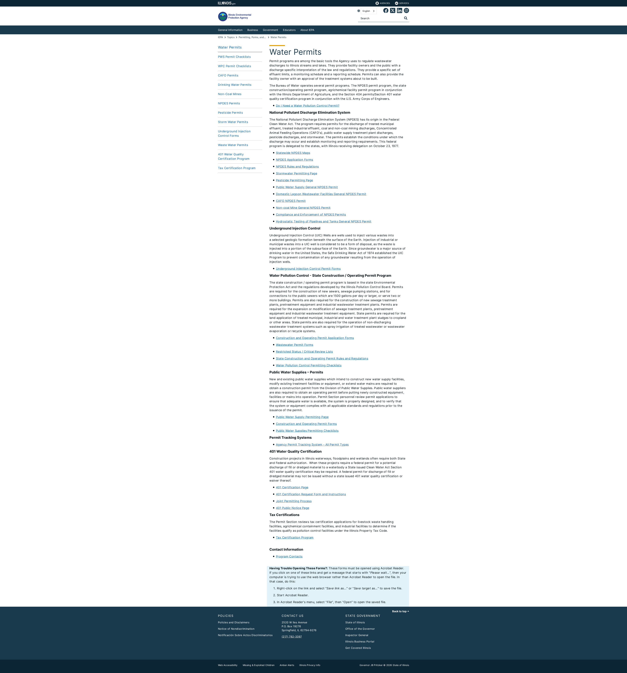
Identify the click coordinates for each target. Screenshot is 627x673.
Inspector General (356, 635)
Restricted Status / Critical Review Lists (304, 351)
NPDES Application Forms (294, 159)
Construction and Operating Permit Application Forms (315, 338)
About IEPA (307, 30)
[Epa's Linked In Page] (399, 11)
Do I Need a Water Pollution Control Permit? (307, 105)
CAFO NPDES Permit (291, 201)
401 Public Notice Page (292, 508)
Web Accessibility (228, 665)
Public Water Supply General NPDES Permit (307, 187)
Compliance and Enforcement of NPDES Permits (311, 214)
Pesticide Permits (230, 112)
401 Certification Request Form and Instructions (311, 494)
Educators (289, 30)
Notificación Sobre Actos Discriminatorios (245, 635)
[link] (385, 11)
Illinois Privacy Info (309, 665)
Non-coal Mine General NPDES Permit (303, 207)
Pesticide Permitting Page (294, 180)
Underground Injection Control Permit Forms (308, 268)
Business (252, 30)
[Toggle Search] (405, 18)
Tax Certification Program (237, 168)
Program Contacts (289, 556)
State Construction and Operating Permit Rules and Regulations (322, 358)
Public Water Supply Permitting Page (302, 417)
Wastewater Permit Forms (294, 344)
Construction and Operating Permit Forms (306, 424)
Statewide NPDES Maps (293, 153)
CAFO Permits (228, 75)
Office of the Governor (360, 628)
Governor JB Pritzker (371, 665)
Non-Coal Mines (229, 94)
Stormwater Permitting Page (296, 173)
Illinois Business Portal (359, 641)
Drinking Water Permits (234, 84)
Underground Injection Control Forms (234, 133)
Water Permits (230, 47)
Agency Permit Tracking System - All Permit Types (312, 444)
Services (404, 3)
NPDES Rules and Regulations (297, 166)
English (366, 11)
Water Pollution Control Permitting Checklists (308, 365)
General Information (230, 30)
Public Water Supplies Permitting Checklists (307, 430)
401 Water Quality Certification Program (233, 156)
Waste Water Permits (233, 145)
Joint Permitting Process (294, 501)
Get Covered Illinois (358, 647)
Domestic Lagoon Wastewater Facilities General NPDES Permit (321, 194)
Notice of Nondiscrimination (236, 628)
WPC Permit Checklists (234, 66)
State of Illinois (355, 622)
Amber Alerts (287, 665)
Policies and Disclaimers (233, 622)
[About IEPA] (316, 29)
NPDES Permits (229, 103)
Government (270, 30)
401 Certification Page (292, 487)
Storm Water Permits (233, 122)
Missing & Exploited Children (259, 665)
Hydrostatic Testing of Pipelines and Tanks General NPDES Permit (323, 221)
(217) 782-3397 (292, 636)
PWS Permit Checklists (234, 56)
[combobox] (369, 11)
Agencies (385, 3)
